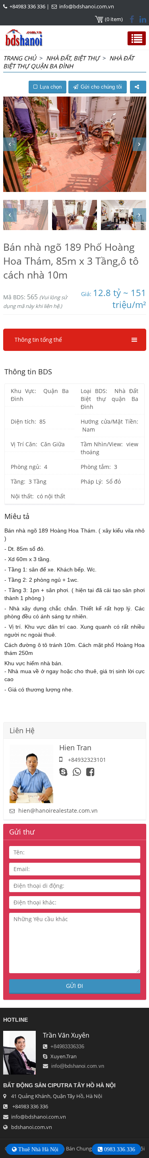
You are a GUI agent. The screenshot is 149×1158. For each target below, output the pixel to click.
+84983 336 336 (27, 6)
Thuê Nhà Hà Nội (37, 1149)
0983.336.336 (119, 1149)
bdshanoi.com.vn (31, 1127)
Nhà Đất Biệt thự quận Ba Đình (68, 62)
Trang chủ (19, 58)
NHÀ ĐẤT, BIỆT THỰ (72, 58)
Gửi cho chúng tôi (101, 87)
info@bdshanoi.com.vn (86, 6)
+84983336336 (67, 1047)
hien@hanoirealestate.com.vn (58, 810)
